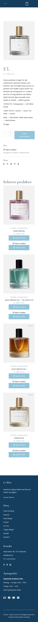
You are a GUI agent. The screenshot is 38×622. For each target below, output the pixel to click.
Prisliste (6, 522)
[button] (9, 149)
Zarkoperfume (24, 152)
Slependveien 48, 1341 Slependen (14, 552)
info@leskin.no (8, 555)
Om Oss (6, 526)
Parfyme (15, 152)
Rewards (6, 515)
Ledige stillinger (8, 530)
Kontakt (6, 533)
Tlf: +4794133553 (9, 559)
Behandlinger (8, 518)
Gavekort (6, 537)
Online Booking (8, 511)
